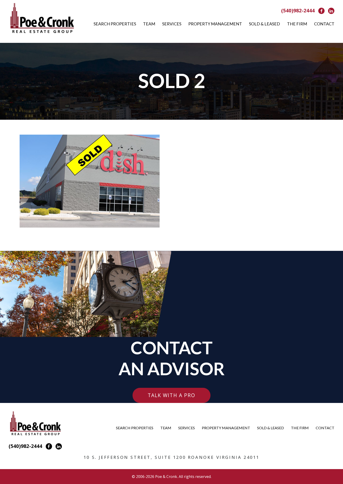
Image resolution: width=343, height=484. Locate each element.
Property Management (215, 23)
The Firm (297, 23)
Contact (324, 23)
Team (149, 23)
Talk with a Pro (172, 395)
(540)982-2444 (298, 10)
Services (171, 23)
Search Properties (115, 23)
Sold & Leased (264, 23)
